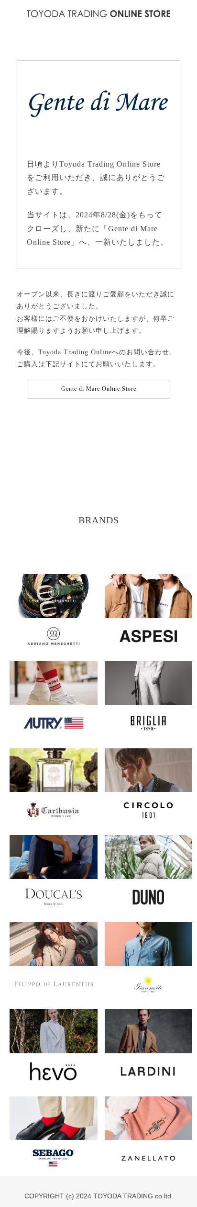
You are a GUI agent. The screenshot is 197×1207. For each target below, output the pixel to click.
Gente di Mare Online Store (98, 388)
